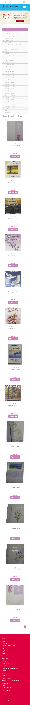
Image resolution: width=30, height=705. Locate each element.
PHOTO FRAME (6, 688)
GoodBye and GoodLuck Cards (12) (11, 49)
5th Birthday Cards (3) (9, 71)
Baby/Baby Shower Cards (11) (10, 33)
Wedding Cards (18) (8, 60)
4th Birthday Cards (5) (9, 69)
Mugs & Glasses (6, 678)
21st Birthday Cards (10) (9, 95)
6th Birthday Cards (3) (9, 73)
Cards (4, 29)
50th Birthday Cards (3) (9, 102)
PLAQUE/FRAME (6, 690)
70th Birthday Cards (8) (9, 106)
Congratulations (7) (8, 38)
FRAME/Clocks (6, 658)
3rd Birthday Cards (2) (9, 66)
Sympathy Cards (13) (9, 58)
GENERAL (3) (7, 113)
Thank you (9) (7, 110)
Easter (4, 693)
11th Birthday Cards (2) (9, 82)
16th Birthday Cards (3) (9, 91)
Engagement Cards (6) (9, 40)
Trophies (4, 675)
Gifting (4, 661)
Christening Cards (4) (9, 36)
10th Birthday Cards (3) (9, 80)
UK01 (15, 144)
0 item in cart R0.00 (18, 2)
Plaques (4, 666)
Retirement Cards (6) (9, 55)
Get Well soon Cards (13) (9, 47)
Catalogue (5, 643)
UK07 (15, 526)
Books (4, 653)
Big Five (4, 651)
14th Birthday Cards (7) (9, 88)
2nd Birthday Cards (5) (9, 64)
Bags (3, 648)
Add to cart (16, 156)
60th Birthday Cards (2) (9, 104)
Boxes (3, 656)
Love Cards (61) (7, 51)
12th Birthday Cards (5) (9, 84)
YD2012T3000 (12, 180)
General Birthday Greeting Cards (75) (12, 44)
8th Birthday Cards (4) (9, 77)
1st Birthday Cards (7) (9, 62)
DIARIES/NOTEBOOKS (8, 646)
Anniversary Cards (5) (9, 31)
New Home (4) (7, 53)
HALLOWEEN (6, 683)
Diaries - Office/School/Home (10, 680)
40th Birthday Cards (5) (9, 99)
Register (10, 2)
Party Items (5, 663)
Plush (3, 685)
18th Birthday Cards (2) (9, 93)
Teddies (4, 671)
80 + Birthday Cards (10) (9, 108)
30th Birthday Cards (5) (9, 97)
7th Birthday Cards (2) (9, 75)
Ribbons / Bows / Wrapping (10, 668)
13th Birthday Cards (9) (9, 86)
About (3, 641)
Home (3, 638)
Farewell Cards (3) (8, 42)
